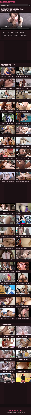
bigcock (16, 35)
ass (12, 32)
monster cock (23, 35)
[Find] (29, 5)
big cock (4, 35)
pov (3, 38)
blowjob (4, 32)
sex (8, 32)
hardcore (10, 35)
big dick (22, 32)
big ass (16, 32)
